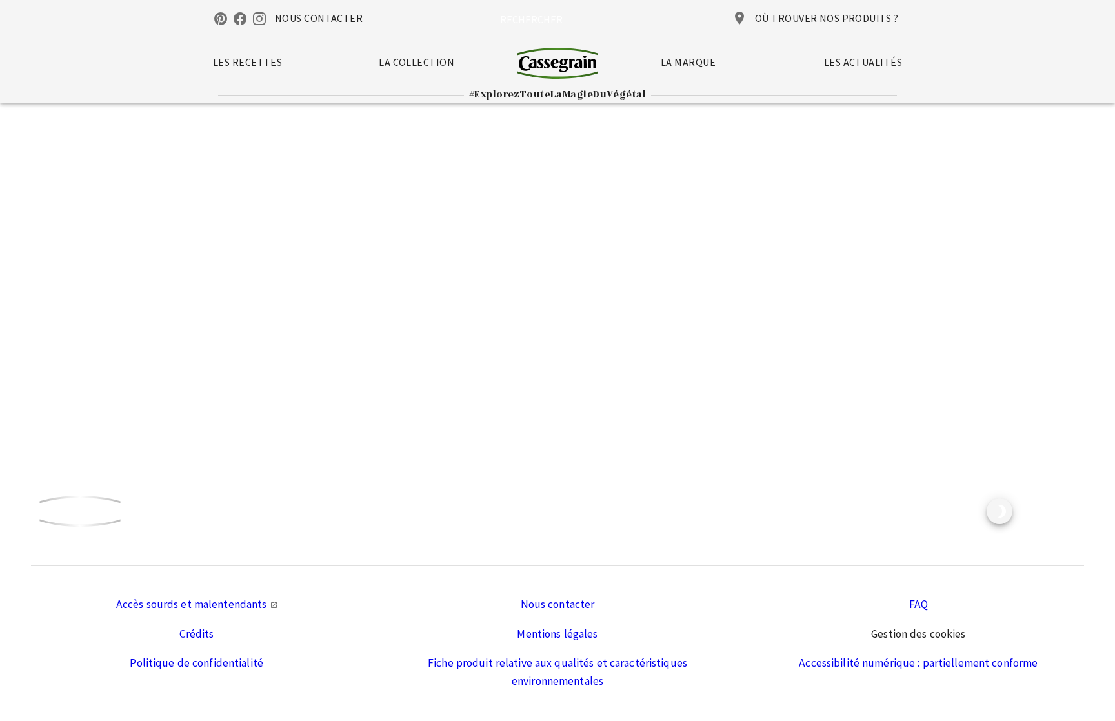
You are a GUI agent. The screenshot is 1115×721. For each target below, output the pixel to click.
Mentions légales (557, 634)
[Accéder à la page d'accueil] (557, 63)
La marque (688, 62)
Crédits (196, 634)
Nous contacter (558, 604)
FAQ (918, 604)
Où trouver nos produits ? (826, 18)
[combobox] (547, 19)
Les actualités (863, 62)
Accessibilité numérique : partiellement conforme (918, 663)
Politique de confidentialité (196, 663)
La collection (416, 62)
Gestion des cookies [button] (918, 634)
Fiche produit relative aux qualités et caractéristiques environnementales (557, 672)
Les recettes (247, 62)
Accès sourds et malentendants (193, 604)
